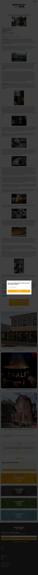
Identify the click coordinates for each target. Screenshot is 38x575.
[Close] (31, 281)
